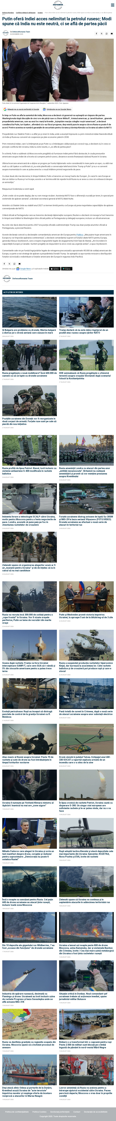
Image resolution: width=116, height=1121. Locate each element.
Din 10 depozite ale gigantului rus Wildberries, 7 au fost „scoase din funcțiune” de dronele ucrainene (28, 946)
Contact (76, 1112)
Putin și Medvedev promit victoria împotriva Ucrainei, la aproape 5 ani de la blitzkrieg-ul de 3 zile (86, 616)
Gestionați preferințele (60, 1112)
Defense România (8, 13)
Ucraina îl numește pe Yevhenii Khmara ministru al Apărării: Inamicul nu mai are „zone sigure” (28, 804)
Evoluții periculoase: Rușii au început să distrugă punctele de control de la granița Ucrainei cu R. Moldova (27, 714)
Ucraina (40, 13)
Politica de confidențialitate (17, 1112)
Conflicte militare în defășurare (25, 13)
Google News (25, 269)
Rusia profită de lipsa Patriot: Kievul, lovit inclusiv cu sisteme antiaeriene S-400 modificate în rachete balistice (29, 471)
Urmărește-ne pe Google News (59, 109)
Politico (80, 234)
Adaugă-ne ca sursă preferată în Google (23, 109)
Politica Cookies (39, 1112)
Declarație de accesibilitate (95, 1112)
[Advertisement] (86, 409)
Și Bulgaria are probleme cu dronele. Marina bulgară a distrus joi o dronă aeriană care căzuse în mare (29, 331)
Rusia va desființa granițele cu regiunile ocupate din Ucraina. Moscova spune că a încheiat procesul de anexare (29, 1045)
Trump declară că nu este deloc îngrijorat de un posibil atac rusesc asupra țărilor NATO (83, 331)
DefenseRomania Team (21, 32)
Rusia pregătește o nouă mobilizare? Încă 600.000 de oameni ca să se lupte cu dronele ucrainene (29, 374)
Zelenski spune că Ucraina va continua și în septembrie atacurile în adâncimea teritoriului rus (84, 901)
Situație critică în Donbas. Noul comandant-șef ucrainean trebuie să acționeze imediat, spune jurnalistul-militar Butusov (83, 996)
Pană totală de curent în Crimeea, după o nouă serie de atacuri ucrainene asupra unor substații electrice (86, 713)
